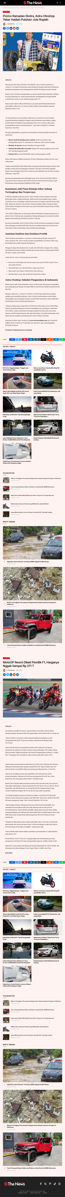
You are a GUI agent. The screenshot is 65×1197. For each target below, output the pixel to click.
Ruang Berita (11, 24)
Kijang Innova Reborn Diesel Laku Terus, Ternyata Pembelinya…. (46, 415)
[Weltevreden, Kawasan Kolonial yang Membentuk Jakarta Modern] (6, 506)
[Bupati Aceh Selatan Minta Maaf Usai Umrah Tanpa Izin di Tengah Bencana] (6, 497)
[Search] (58, 3)
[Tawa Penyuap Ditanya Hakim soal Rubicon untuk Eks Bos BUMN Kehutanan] (6, 489)
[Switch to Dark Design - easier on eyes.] (60, 3)
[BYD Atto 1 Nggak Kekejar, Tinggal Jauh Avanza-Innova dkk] (17, 358)
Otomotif (6, 11)
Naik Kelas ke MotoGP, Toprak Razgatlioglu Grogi (16, 415)
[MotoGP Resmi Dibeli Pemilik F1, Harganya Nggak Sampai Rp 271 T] (32, 698)
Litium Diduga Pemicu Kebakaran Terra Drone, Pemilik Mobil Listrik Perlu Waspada (16, 439)
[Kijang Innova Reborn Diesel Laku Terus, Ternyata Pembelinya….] (48, 404)
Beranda (5, 7)
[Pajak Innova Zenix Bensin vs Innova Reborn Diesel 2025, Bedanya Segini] (17, 451)
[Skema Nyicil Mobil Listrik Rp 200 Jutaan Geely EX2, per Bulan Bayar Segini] (17, 381)
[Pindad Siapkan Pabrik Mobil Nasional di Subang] (48, 428)
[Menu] (5, 3)
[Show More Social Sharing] (20, 28)
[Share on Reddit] (14, 28)
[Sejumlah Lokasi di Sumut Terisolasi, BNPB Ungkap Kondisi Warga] (32, 542)
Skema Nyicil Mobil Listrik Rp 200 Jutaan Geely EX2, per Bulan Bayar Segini (16, 392)
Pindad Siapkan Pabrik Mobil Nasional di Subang (46, 439)
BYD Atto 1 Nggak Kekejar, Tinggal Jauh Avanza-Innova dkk (15, 369)
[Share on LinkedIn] (10, 28)
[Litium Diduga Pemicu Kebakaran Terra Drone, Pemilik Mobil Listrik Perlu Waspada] (17, 428)
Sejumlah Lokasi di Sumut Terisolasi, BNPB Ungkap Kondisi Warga (28, 561)
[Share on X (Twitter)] (7, 28)
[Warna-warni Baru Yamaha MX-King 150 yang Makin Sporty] (48, 358)
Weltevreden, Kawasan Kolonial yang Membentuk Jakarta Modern (30, 504)
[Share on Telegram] (17, 28)
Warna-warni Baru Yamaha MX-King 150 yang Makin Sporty (46, 369)
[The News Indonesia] (32, 3)
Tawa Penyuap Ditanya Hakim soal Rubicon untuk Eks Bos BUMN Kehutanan (32, 487)
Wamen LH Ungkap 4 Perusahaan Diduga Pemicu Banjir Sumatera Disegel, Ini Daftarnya (36, 478)
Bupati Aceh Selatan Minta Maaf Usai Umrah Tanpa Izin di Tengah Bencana (32, 495)
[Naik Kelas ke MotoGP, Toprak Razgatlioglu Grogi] (17, 404)
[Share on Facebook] (4, 28)
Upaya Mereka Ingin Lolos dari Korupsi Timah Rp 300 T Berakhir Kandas (31, 512)
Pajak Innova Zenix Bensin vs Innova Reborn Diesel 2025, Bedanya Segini (17, 462)
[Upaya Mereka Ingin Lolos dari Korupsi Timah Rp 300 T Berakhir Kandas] (6, 514)
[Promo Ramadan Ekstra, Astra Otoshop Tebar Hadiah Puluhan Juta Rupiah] (32, 51)
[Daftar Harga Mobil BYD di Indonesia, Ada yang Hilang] (48, 381)
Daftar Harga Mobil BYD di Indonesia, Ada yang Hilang (47, 392)
